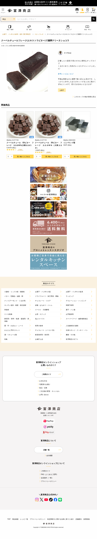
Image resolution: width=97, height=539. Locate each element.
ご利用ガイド (45, 471)
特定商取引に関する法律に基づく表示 (60, 519)
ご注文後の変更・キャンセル (49, 391)
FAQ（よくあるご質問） (49, 474)
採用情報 (86, 519)
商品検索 (15, 519)
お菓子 (62, 90)
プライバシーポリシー (49, 481)
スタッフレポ (39, 34)
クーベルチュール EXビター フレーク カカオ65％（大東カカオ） (48, 145)
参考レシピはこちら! (66, 73)
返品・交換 (43, 388)
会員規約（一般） (47, 478)
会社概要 (49, 455)
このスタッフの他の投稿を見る (85, 96)
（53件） (49, 152)
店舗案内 (78, 519)
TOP (8, 519)
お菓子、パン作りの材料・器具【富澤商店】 (16, 34)
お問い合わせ (44, 394)
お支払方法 (43, 381)
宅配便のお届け (44, 384)
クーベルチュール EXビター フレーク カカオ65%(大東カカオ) (20, 143)
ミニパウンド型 (69, 142)
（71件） (20, 150)
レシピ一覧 (24, 519)
